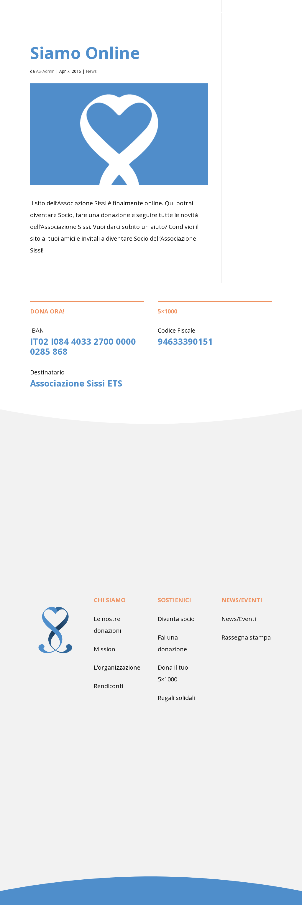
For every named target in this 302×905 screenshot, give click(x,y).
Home (150, 13)
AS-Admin (45, 71)
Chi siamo (176, 13)
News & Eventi (197, 28)
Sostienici (154, 28)
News (91, 71)
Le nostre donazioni (225, 13)
